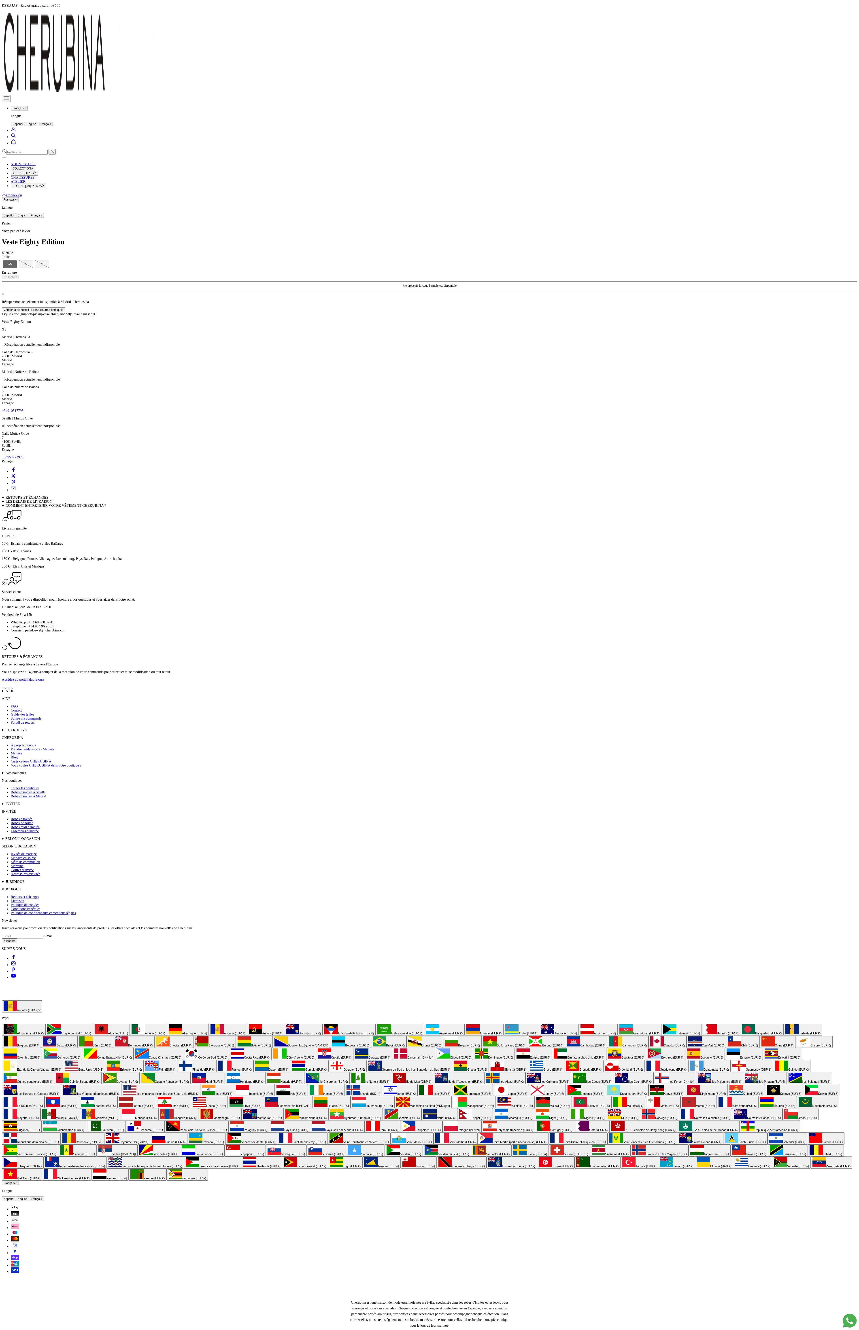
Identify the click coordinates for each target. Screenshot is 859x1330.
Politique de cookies (25, 905)
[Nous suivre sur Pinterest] (13, 971)
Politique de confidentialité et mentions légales (43, 913)
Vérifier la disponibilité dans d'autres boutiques (34, 309)
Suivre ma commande (26, 718)
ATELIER (18, 181)
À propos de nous (23, 745)
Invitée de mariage (24, 854)
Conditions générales (25, 909)
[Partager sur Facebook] (13, 471)
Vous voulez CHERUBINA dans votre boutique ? (46, 765)
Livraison (17, 901)
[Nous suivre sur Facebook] (13, 958)
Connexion (14, 195)
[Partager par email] (13, 490)
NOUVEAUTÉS (23, 164)
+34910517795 (12, 411)
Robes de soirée (22, 823)
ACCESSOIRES (23, 173)
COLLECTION (22, 168)
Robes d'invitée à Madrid (28, 796)
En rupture (10, 277)
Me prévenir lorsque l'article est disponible (430, 285)
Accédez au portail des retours (23, 679)
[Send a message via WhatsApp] (850, 1321)
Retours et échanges (25, 897)
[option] (23, 1030)
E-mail (48, 936)
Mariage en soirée (23, 858)
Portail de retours (23, 722)
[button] (10, 264)
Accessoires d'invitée (25, 874)
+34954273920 (12, 457)
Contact (16, 710)
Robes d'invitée (21, 819)
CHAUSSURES (23, 177)
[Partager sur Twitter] (13, 477)
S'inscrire (9, 940)
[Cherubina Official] (107, 93)
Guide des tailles (22, 714)
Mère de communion (25, 862)
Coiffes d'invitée (22, 870)
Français (18, 108)
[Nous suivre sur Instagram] (13, 965)
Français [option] (45, 124)
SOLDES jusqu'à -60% (27, 186)
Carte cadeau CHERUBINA (31, 761)
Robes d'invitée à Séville (28, 792)
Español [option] (18, 124)
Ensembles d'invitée (25, 831)
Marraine (17, 866)
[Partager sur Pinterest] (13, 483)
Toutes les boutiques (25, 788)
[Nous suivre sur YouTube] (13, 977)
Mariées (16, 753)
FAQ (14, 706)
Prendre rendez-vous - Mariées (32, 749)
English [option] (31, 124)
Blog (14, 757)
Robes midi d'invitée (25, 827)
